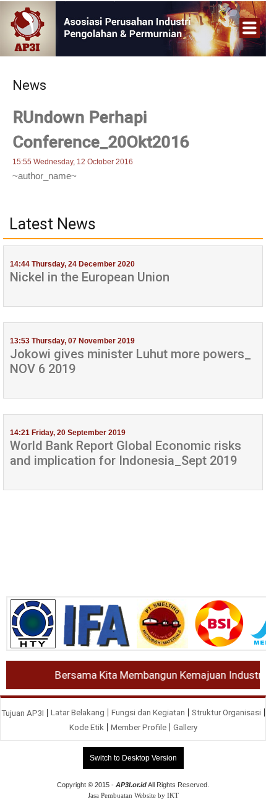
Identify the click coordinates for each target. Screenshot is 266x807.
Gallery (185, 727)
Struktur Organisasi (226, 712)
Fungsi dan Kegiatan (148, 712)
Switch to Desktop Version (133, 758)
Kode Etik (86, 727)
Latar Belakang (78, 712)
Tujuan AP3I (22, 713)
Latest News (52, 224)
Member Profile (138, 727)
